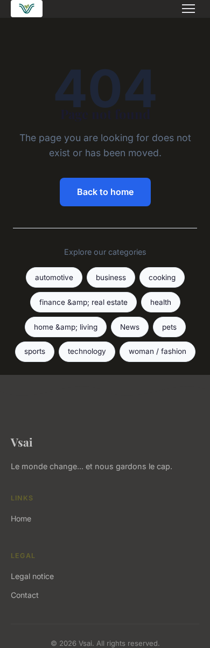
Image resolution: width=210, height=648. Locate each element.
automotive (54, 277)
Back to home (105, 191)
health (160, 302)
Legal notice (32, 576)
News (129, 327)
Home (21, 518)
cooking (162, 277)
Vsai (22, 441)
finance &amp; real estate (83, 302)
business (111, 277)
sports (34, 351)
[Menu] (188, 8)
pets (169, 327)
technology (87, 351)
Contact (25, 595)
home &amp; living (65, 327)
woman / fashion (157, 351)
